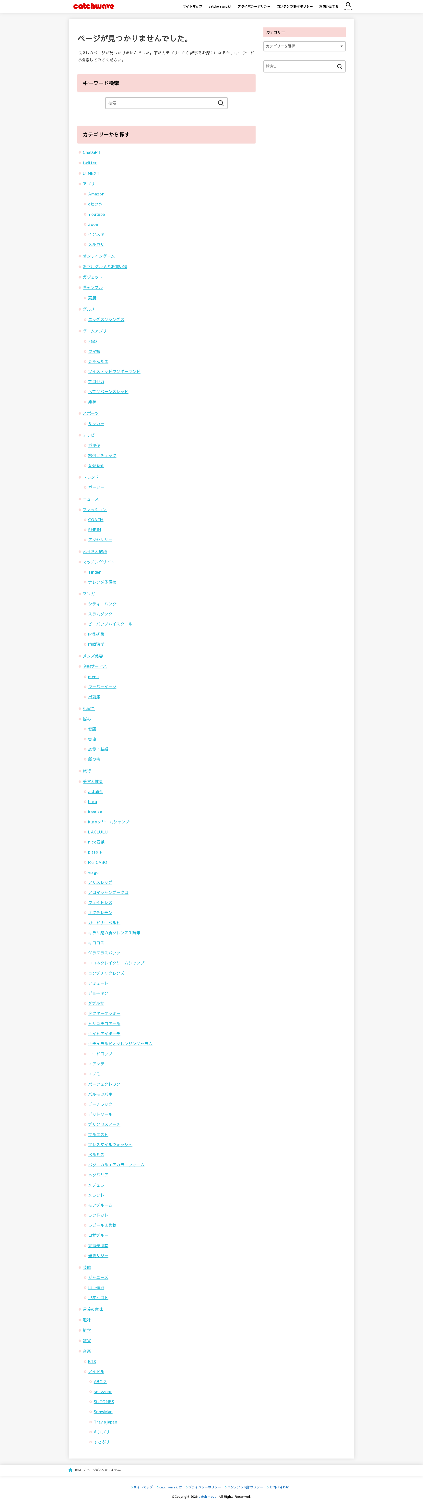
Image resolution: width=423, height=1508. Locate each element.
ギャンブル (93, 287)
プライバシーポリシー (254, 6)
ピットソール (100, 1114)
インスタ (96, 234)
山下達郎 (96, 1287)
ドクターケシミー (104, 1013)
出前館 (94, 696)
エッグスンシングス (106, 319)
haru (92, 801)
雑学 (87, 1330)
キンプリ (102, 1432)
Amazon (96, 193)
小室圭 (89, 708)
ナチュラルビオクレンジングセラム (120, 1043)
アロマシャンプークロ (108, 892)
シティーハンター (104, 603)
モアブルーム (100, 1205)
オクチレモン (100, 912)
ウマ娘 (94, 351)
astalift (95, 791)
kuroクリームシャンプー (110, 821)
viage (93, 872)
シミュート (98, 983)
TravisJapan (105, 1421)
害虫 (92, 739)
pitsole (95, 852)
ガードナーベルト (104, 922)
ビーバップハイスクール (110, 624)
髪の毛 (94, 759)
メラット (96, 1195)
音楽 (87, 1351)
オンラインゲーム (99, 256)
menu (93, 676)
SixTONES (104, 1401)
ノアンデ (96, 1063)
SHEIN (94, 529)
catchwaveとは (220, 6)
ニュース (91, 499)
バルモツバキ (100, 1094)
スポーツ (91, 413)
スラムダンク (100, 613)
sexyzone (103, 1391)
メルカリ (96, 244)
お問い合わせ (329, 6)
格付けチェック (102, 455)
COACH (95, 519)
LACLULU (98, 831)
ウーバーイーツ (102, 686)
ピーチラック (100, 1104)
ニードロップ (100, 1053)
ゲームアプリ (95, 331)
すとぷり (102, 1442)
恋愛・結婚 (98, 749)
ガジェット (93, 277)
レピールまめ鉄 (102, 1225)
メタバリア (98, 1174)
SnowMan (103, 1411)
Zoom (93, 224)
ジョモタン (98, 993)
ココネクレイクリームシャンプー (118, 962)
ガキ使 (94, 445)
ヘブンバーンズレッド (108, 391)
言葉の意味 (93, 1309)
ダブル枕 (96, 1003)
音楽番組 (96, 465)
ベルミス (96, 1154)
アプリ (89, 183)
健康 (92, 729)
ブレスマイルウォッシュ (110, 1144)
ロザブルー (98, 1235)
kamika (95, 811)
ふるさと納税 (95, 551)
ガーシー (96, 487)
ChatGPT (92, 152)
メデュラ (96, 1185)
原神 (92, 401)
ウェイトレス (100, 902)
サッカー (96, 423)
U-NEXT (91, 173)
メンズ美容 (93, 656)
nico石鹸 (96, 841)
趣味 (87, 1319)
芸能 (87, 1267)
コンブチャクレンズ (106, 973)
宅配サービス (95, 666)
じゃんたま (98, 361)
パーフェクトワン (104, 1084)
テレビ (89, 435)
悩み (87, 719)
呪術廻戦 (96, 634)
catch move (207, 1496)
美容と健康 (93, 781)
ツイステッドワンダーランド (114, 371)
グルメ (89, 309)
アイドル (96, 1371)
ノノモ (94, 1073)
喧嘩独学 (96, 644)
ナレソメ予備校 (102, 582)
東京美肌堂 (98, 1245)
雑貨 (87, 1340)
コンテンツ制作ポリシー (295, 6)
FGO (92, 341)
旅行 (87, 770)
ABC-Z (100, 1381)
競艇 (92, 297)
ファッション (95, 509)
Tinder (94, 572)
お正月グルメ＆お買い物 (105, 266)
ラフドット (98, 1215)
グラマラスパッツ (104, 952)
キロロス (96, 942)
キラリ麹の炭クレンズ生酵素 (114, 932)
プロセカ (96, 381)
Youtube (96, 214)
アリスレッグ (100, 882)
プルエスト (98, 1134)
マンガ (89, 593)
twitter (90, 162)
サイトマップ (192, 6)
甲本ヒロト (98, 1297)
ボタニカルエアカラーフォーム (116, 1164)
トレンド (91, 477)
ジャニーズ (98, 1277)
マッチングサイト (99, 562)
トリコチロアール (104, 1023)
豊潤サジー (98, 1255)
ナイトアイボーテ (104, 1033)
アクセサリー (100, 539)
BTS (92, 1361)
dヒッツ (95, 203)
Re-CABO (97, 862)
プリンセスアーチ (104, 1124)
